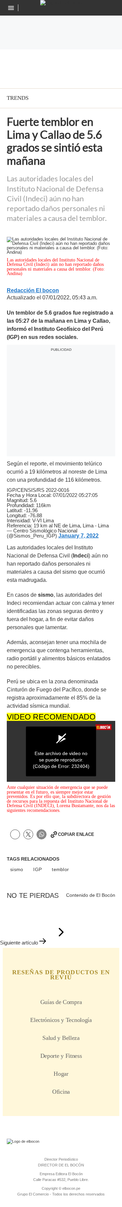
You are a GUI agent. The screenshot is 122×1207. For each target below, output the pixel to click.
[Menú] (11, 8)
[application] (61, 751)
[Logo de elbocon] (61, 2)
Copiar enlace (76, 834)
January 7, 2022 (78, 536)
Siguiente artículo (19, 943)
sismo (16, 869)
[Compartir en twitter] (28, 834)
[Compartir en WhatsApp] (41, 834)
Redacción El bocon (33, 290)
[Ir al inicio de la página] (61, 933)
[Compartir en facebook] (15, 834)
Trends (17, 98)
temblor (60, 869)
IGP (37, 869)
